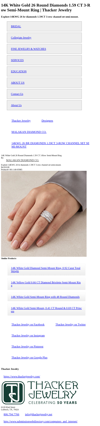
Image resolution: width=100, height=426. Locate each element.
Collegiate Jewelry (21, 37)
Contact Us (17, 93)
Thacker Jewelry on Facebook (28, 324)
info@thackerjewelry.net (38, 414)
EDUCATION (19, 71)
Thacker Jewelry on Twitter (70, 324)
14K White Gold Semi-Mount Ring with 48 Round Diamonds (45, 296)
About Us (16, 105)
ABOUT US (17, 82)
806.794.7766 (11, 414)
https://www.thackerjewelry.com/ (22, 376)
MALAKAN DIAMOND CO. (22, 160)
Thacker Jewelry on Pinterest (27, 346)
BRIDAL (16, 26)
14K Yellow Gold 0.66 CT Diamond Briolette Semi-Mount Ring (46, 284)
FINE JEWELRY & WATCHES (28, 48)
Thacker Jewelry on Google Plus (29, 357)
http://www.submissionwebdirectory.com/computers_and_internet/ (40, 421)
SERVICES (17, 60)
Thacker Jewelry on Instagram (28, 335)
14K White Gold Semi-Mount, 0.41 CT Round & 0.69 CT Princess (46, 310)
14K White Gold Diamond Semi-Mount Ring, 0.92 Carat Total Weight (45, 269)
